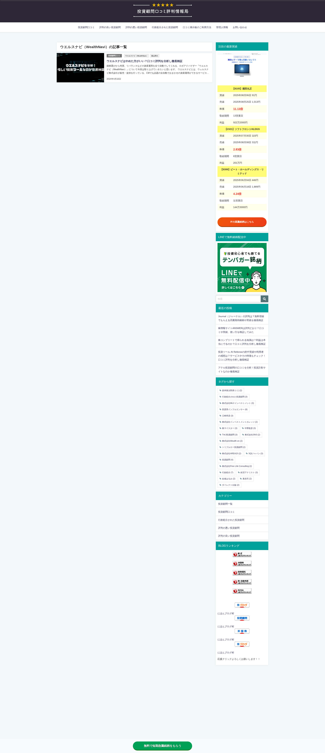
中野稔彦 (250, 428)
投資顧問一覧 (225, 504)
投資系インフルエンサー (234, 409)
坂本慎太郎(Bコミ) (232, 390)
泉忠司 (247, 479)
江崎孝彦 (227, 416)
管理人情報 (222, 27)
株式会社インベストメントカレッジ (240, 422)
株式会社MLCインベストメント (238, 403)
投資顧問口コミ (86, 27)
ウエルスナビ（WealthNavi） (136, 56)
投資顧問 (227, 460)
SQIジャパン (255, 453)
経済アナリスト (249, 472)
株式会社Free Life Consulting (237, 466)
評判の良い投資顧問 (110, 27)
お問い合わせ (240, 27)
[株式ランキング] (242, 554)
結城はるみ (228, 479)
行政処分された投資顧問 (165, 27)
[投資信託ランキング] (242, 572)
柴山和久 (154, 56)
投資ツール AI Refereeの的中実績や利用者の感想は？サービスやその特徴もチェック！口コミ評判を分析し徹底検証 (242, 356)
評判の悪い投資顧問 (136, 27)
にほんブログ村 (226, 613)
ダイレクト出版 (230, 485)
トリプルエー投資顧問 (233, 447)
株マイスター (229, 428)
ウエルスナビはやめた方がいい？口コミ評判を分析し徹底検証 (144, 61)
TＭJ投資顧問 (229, 435)
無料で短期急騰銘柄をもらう (162, 745)
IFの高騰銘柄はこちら (242, 222)
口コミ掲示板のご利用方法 (197, 27)
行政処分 (227, 472)
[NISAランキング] (242, 591)
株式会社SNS (252, 435)
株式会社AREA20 (231, 453)
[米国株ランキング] (242, 563)
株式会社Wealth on (232, 441)
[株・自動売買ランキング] (242, 581)
